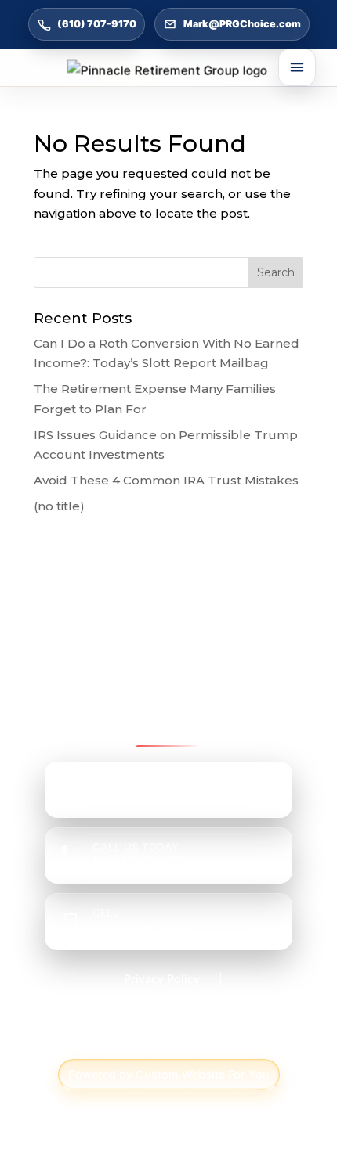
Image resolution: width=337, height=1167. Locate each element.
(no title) (59, 506)
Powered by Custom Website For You (169, 1074)
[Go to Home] (168, 70)
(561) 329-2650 (142, 927)
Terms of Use (168, 1039)
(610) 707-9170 (96, 24)
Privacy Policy (162, 978)
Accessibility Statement (162, 1008)
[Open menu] (297, 67)
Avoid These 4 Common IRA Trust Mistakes (166, 480)
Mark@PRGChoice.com (242, 24)
